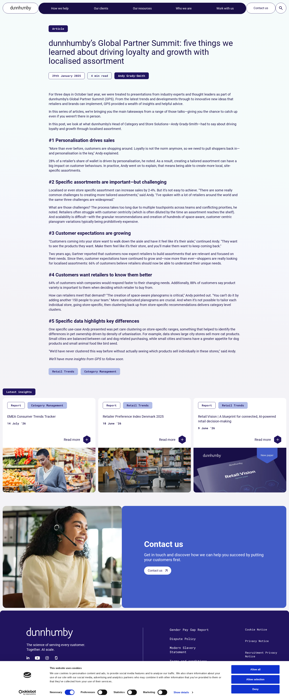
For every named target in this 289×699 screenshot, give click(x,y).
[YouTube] (37, 658)
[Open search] (281, 8)
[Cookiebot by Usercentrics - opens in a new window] (27, 692)
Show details (181, 692)
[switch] (102, 692)
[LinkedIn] (28, 658)
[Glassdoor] (56, 658)
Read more (72, 440)
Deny (255, 689)
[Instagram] (47, 658)
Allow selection (255, 679)
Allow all (255, 669)
